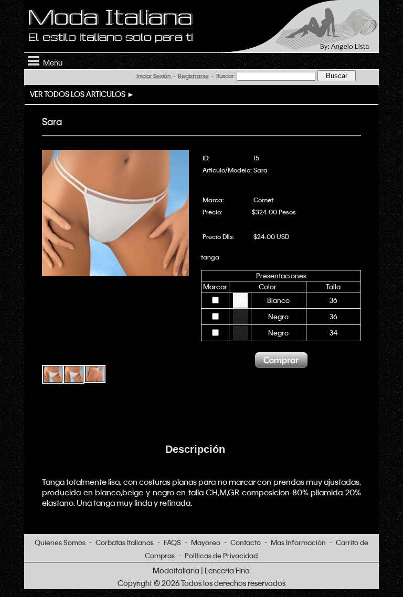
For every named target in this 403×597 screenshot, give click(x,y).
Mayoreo (205, 542)
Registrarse (193, 76)
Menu (51, 62)
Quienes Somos (60, 542)
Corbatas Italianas (125, 542)
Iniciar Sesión (153, 76)
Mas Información (298, 542)
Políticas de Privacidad (221, 555)
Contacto (245, 542)
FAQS (172, 542)
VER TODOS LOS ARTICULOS (77, 94)
